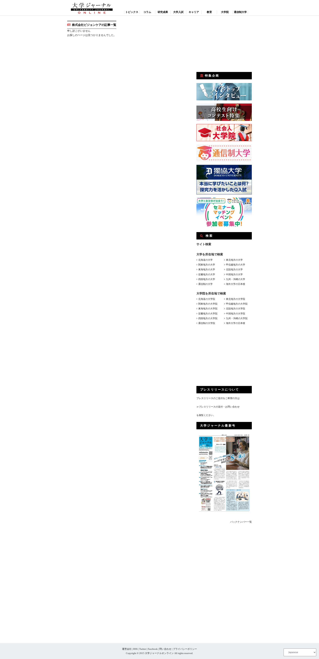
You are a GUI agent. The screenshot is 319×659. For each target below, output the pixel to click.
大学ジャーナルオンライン (159, 653)
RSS (135, 649)
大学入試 (178, 12)
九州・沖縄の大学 (235, 279)
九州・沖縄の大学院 (237, 318)
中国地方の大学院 (235, 313)
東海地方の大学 (206, 269)
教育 (209, 12)
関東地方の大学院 (207, 303)
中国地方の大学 (234, 274)
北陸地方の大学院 (235, 308)
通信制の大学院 (206, 323)
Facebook (153, 649)
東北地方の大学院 (235, 299)
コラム (147, 12)
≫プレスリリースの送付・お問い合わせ (218, 406)
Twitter (142, 649)
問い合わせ (165, 649)
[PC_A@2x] (224, 226)
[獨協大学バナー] (224, 193)
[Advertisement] (224, 44)
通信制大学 (240, 12)
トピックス (131, 12)
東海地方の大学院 (207, 308)
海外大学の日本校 (235, 284)
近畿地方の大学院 (207, 313)
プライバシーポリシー (185, 649)
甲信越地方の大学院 (237, 303)
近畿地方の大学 (206, 274)
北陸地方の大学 (234, 269)
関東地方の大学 (206, 264)
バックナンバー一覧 (241, 521)
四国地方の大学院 (207, 318)
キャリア (194, 12)
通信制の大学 (205, 284)
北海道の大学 (205, 259)
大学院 (225, 12)
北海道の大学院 (206, 299)
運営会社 (127, 649)
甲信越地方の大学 (235, 264)
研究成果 (163, 12)
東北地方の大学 (234, 259)
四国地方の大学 (206, 279)
